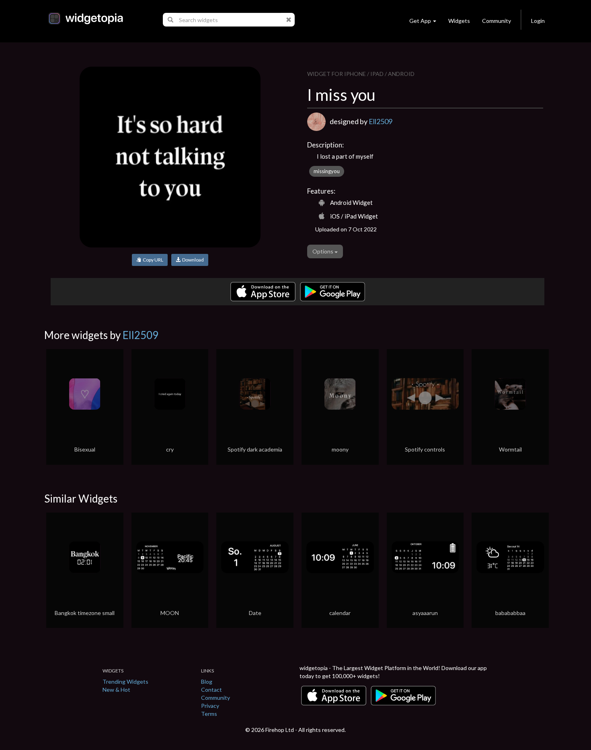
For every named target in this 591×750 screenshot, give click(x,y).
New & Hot (116, 689)
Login (538, 20)
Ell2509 (380, 121)
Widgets (459, 20)
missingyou (327, 171)
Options (323, 251)
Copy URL (152, 260)
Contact (211, 689)
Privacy (210, 705)
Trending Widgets (125, 681)
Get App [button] (420, 20)
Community (496, 20)
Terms (209, 713)
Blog (206, 681)
